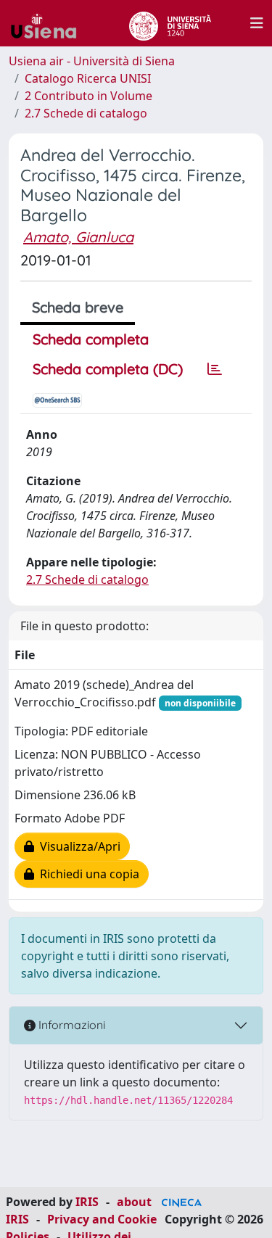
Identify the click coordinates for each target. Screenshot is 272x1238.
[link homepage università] (170, 23)
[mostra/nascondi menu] (256, 23)
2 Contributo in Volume (88, 96)
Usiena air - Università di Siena (92, 61)
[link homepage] (49, 23)
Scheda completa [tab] (91, 339)
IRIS (87, 1202)
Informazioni (70, 1025)
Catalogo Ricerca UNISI (88, 78)
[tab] (214, 369)
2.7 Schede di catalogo (86, 113)
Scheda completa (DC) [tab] (108, 369)
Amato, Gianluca (78, 237)
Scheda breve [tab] (77, 307)
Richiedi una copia (86, 874)
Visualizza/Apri (77, 846)
